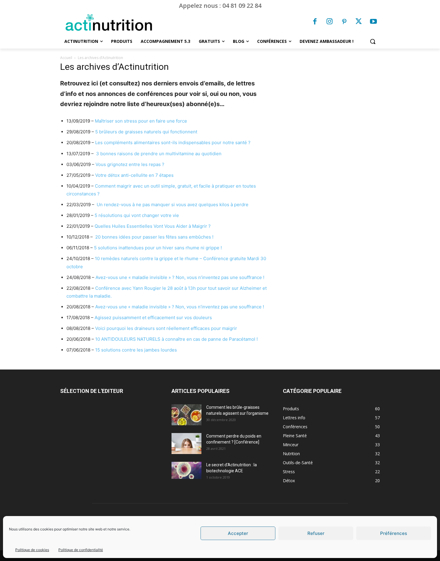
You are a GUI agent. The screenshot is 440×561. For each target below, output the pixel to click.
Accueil (66, 57)
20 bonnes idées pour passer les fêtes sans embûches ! (154, 237)
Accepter (238, 533)
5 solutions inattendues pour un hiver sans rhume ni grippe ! (158, 248)
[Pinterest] (344, 22)
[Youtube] (373, 22)
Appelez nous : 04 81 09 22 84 (220, 5)
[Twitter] (358, 22)
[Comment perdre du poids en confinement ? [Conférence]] (186, 443)
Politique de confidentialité (80, 550)
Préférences (393, 533)
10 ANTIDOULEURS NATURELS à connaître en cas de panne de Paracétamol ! (176, 339)
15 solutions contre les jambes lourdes (136, 350)
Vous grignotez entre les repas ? (129, 164)
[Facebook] (315, 22)
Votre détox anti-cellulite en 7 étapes (134, 175)
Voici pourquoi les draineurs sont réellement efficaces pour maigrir (166, 328)
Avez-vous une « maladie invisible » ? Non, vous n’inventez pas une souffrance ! (179, 277)
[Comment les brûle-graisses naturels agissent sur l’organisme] (186, 414)
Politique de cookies (32, 550)
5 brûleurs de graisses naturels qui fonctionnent (146, 132)
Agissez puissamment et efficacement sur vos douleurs (153, 317)
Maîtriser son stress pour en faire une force (141, 121)
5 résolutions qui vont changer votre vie (137, 215)
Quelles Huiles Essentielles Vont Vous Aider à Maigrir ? (153, 226)
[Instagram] (329, 22)
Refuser (315, 533)
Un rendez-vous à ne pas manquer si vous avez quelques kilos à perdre (171, 204)
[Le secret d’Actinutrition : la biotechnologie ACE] (186, 470)
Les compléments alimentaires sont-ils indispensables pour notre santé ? (173, 142)
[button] (372, 41)
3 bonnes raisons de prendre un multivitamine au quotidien (159, 153)
